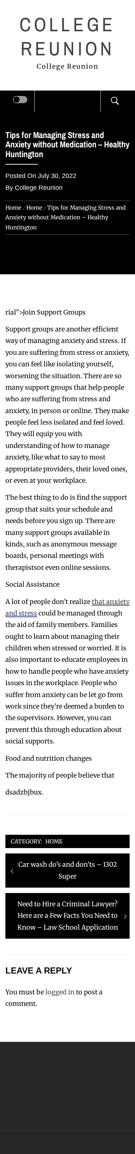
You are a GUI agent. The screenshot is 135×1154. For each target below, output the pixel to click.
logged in (60, 992)
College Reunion (67, 36)
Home (54, 841)
